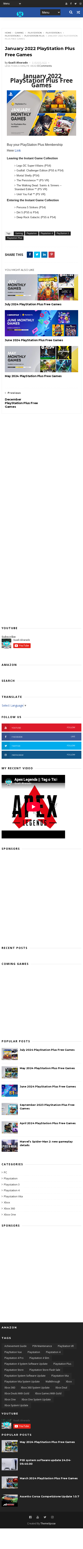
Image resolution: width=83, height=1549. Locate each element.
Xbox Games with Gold (48, 1393)
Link (18, 150)
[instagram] (80, 3)
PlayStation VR (66, 1346)
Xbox (7, 1202)
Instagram (43, 755)
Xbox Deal (61, 1387)
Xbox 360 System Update (35, 1387)
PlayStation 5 (12, 35)
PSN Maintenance (42, 1346)
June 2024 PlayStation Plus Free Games (34, 340)
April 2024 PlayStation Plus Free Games (48, 1123)
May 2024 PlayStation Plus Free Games (33, 376)
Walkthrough (53, 1381)
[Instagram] (52, 1517)
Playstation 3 (12, 1184)
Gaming (19, 32)
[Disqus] (41, 464)
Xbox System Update (16, 1405)
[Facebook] (71, 3)
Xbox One (10, 1214)
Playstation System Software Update (25, 1375)
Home (8, 32)
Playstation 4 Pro (14, 1358)
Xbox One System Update (36, 1399)
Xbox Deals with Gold (16, 1393)
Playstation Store (14, 1370)
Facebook (43, 736)
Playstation (35, 32)
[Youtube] (66, 3)
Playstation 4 (53, 32)
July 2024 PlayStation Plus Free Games (33, 304)
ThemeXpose (48, 1523)
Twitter (43, 745)
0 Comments (44, 66)
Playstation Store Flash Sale (44, 1370)
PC (5, 1172)
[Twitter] (76, 3)
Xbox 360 (9, 1208)
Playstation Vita (13, 1196)
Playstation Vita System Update (22, 1381)
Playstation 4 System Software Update (26, 1364)
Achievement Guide (15, 1346)
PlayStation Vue (13, 1352)
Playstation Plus (34, 35)
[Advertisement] (41, 896)
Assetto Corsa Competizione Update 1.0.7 (49, 1496)
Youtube (43, 727)
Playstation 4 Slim (39, 1358)
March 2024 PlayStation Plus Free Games (49, 1478)
